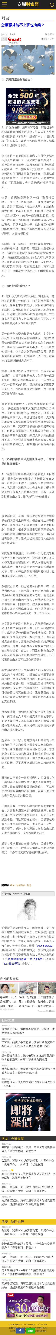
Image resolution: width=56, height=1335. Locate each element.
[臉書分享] (21, 1331)
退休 (12, 885)
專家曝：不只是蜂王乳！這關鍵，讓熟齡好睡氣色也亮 (8, 1002)
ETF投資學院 (12, 963)
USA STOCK (44, 945)
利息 (29, 885)
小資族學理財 (13, 42)
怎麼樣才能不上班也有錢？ (23, 25)
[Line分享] (31, 1331)
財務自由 (21, 885)
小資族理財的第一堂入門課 (23, 959)
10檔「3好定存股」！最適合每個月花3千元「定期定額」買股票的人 (27, 1002)
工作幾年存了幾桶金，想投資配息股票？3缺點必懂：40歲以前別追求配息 (46, 1002)
